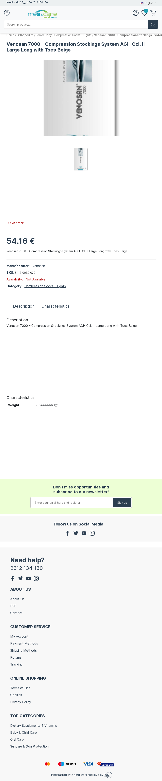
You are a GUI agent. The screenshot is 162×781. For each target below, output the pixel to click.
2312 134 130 (26, 568)
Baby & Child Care (23, 732)
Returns (16, 657)
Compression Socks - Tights (72, 35)
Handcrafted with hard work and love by (77, 774)
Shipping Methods (23, 650)
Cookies (16, 695)
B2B (13, 606)
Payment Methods (24, 643)
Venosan (38, 266)
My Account (19, 636)
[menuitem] (147, 3)
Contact (16, 613)
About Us (17, 599)
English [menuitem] (149, 3)
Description (24, 306)
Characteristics (55, 306)
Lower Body (44, 35)
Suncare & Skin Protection (29, 746)
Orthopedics (25, 35)
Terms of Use (20, 688)
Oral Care (17, 739)
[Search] (153, 24)
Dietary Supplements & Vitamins (33, 726)
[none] (147, 3)
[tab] (24, 306)
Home (10, 35)
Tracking (16, 664)
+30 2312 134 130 (37, 2)
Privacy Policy (20, 702)
